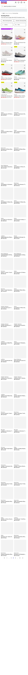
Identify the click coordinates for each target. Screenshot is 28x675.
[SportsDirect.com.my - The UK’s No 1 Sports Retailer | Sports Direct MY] (4, 2)
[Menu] (24, 2)
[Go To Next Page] (22, 558)
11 (19, 558)
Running (10, 13)
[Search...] (2, 6)
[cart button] (21, 2)
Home (7, 13)
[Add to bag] (11, 32)
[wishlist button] (18, 2)
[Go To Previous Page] (4, 558)
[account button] (15, 2)
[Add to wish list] (11, 29)
